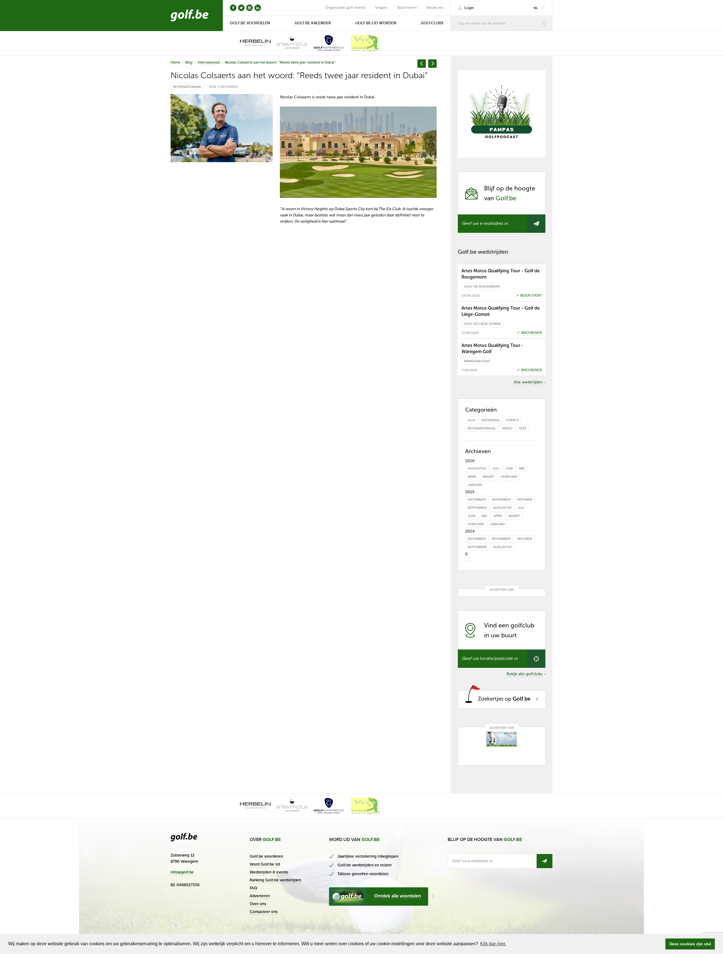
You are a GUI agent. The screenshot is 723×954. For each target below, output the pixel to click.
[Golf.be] (190, 15)
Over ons (258, 903)
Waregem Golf (477, 361)
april (472, 477)
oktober (524, 499)
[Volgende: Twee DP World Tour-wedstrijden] (432, 63)
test (522, 428)
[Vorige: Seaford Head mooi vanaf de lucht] (421, 63)
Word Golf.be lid (265, 864)
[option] (251, 43)
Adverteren (407, 7)
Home (175, 62)
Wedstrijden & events (269, 872)
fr (543, 8)
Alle (471, 420)
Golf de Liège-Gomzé (482, 324)
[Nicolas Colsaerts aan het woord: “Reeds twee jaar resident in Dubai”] (222, 128)
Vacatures (434, 7)
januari (475, 485)
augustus (477, 468)
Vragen (381, 7)
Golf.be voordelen (266, 856)
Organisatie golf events (345, 7)
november (501, 499)
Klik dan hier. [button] (493, 943)
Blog (189, 62)
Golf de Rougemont (482, 286)
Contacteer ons (264, 911)
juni (509, 468)
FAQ (253, 888)
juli (495, 468)
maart (489, 477)
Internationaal (209, 62)
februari (509, 477)
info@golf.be (182, 872)
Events (512, 420)
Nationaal (491, 420)
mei (522, 468)
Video (507, 428)
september (477, 508)
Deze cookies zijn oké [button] (690, 944)
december (477, 499)
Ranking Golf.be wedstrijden (275, 880)
